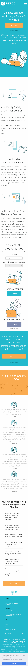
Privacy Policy (11, 641)
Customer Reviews (11, 629)
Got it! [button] (14, 663)
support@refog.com (15, 647)
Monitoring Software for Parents (12, 604)
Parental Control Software (13, 601)
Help (7, 624)
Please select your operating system (14, 262)
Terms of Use (22, 641)
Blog (7, 627)
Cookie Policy (22, 642)
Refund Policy (14, 642)
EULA (17, 641)
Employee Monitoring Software (11, 611)
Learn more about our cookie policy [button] (12, 659)
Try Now (15, 25)
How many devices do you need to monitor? (14, 253)
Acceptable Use (6, 642)
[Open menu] (25, 3)
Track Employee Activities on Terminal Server (13, 615)
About (7, 622)
